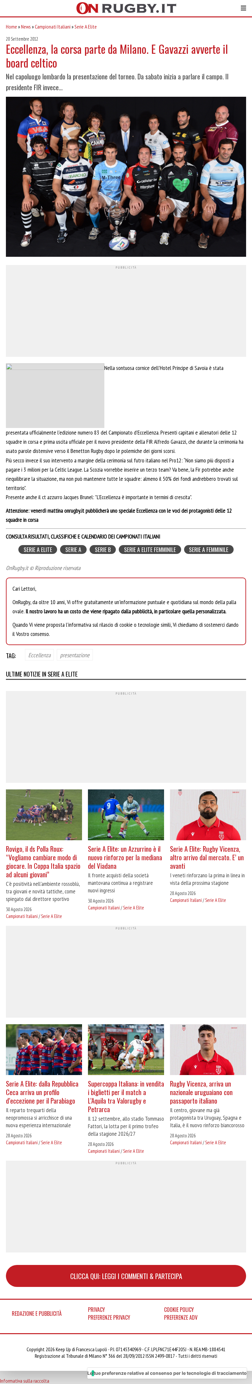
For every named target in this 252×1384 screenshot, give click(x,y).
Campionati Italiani (53, 26)
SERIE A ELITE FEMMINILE (150, 549)
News (26, 26)
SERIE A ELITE (38, 549)
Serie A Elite (85, 26)
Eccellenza (39, 655)
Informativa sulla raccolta (24, 1380)
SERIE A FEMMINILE (208, 549)
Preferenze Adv (181, 1317)
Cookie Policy (179, 1309)
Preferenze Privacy (109, 1317)
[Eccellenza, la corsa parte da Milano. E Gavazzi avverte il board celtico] (126, 177)
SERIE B (103, 549)
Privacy (96, 1309)
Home (11, 26)
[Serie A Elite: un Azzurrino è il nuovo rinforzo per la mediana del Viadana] (126, 815)
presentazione (75, 655)
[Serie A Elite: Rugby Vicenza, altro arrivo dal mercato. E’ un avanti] (208, 815)
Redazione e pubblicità (37, 1313)
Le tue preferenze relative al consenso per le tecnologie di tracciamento (167, 1373)
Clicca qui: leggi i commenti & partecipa (126, 1276)
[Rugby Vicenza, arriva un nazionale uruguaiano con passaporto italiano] (208, 1050)
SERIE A (73, 549)
